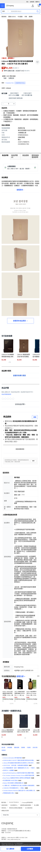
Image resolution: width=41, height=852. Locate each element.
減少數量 (13, 103)
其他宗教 (35, 747)
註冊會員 (32, 1)
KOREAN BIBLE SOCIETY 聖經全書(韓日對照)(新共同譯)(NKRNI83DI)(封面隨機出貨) (19, 760)
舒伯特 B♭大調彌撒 (8, 770)
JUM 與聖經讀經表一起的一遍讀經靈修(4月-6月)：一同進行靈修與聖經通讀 (19, 768)
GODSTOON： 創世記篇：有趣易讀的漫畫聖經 (15, 765)
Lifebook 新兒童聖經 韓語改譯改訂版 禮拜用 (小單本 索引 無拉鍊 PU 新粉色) (19, 763)
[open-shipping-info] (20, 78)
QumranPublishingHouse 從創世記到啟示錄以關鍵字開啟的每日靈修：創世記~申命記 (19, 773)
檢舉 (33, 461)
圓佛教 (23, 747)
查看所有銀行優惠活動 (16, 98)
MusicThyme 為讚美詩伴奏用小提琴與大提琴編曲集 (17, 778)
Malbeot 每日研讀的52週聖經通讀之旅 (13, 783)
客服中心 (37, 1)
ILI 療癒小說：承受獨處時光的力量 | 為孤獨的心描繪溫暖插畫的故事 (19, 785)
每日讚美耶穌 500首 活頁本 (10, 780)
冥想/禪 (3, 750)
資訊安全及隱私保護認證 (15, 807)
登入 (27, 1)
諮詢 (34, 417)
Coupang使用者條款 (27, 802)
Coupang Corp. (15, 83)
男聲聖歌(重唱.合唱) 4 (9, 793)
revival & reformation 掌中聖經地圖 (12, 758)
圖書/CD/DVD (12, 16)
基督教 (30, 16)
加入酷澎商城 (28, 807)
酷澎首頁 (4, 16)
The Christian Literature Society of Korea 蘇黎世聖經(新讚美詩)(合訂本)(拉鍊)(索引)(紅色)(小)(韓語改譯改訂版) (19, 775)
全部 (3, 11)
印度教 (29, 747)
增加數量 (3, 103)
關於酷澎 (3, 802)
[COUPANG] (7, 824)
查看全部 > (20, 676)
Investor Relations (14, 802)
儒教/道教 (16, 747)
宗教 (25, 16)
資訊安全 (3, 807)
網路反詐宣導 (5, 810)
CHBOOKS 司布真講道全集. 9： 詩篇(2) (13, 788)
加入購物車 (10, 849)
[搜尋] (38, 11)
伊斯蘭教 (9, 747)
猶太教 (3, 747)
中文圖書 (20, 16)
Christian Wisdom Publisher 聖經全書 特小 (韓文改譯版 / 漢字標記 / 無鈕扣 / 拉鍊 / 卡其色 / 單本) (19, 790)
